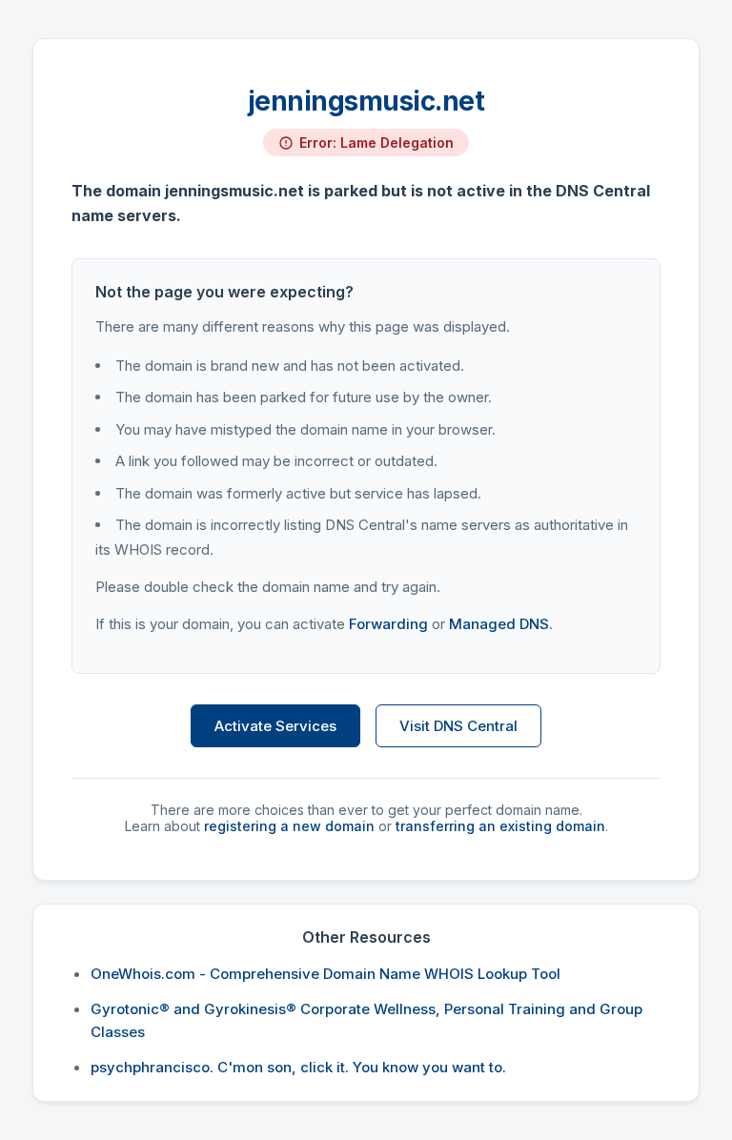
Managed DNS (499, 624)
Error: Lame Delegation (376, 142)
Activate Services (275, 726)
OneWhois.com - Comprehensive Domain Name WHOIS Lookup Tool (325, 974)
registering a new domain (289, 826)
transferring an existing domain (500, 826)
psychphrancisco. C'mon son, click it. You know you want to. (298, 1067)
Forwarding (388, 624)
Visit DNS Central (458, 726)
